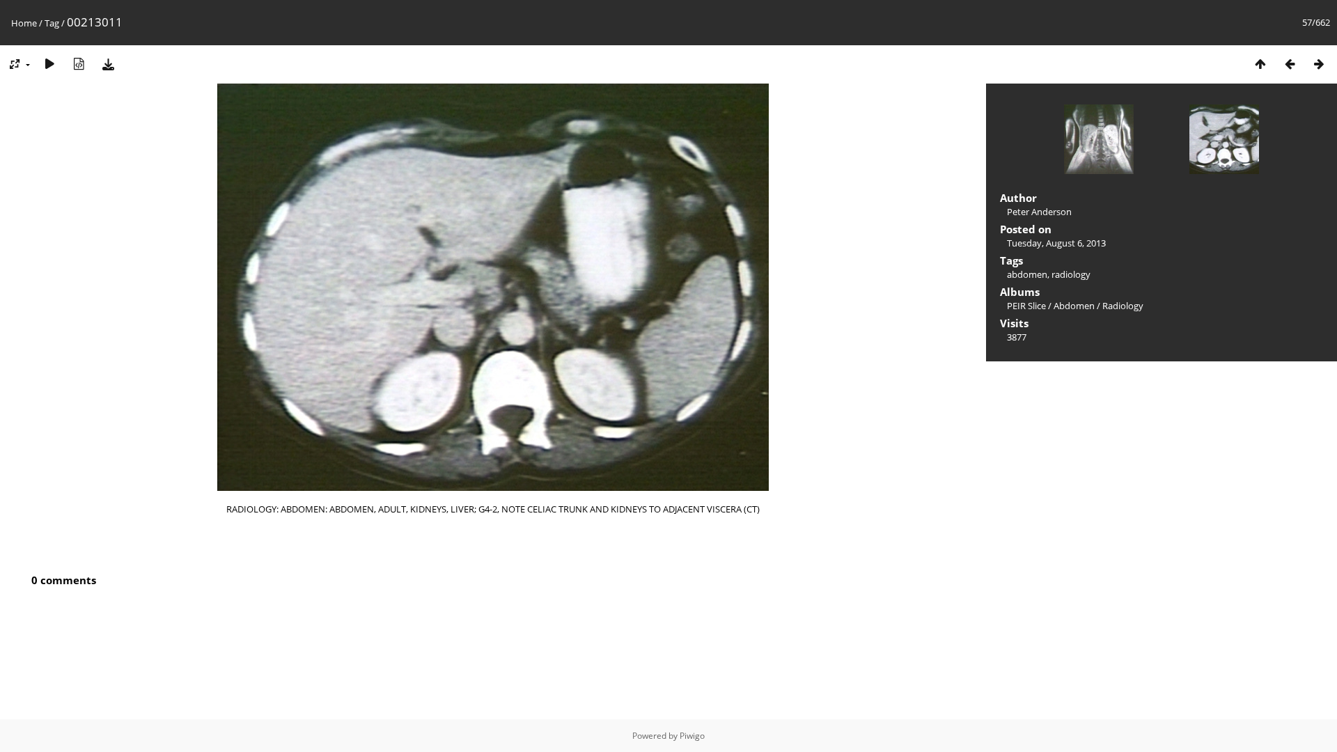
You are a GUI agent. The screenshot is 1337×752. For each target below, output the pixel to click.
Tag (52, 23)
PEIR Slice (1026, 305)
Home (24, 23)
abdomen (1027, 274)
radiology (1070, 274)
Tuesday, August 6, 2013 (1056, 243)
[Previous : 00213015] (1289, 64)
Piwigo (692, 736)
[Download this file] (108, 64)
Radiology (1122, 305)
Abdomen (1074, 305)
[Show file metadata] (78, 64)
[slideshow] (49, 64)
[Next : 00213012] (1319, 64)
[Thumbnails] (1260, 64)
